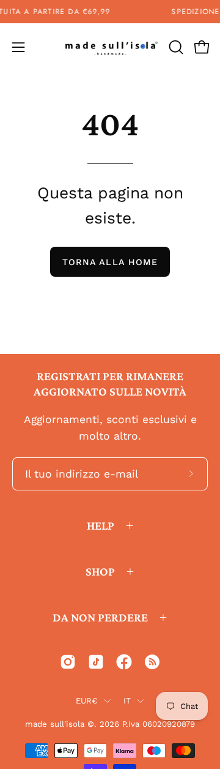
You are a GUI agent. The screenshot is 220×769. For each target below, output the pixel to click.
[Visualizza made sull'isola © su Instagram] (68, 662)
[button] (174, 47)
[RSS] (152, 662)
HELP (100, 525)
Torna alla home (110, 262)
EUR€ (87, 700)
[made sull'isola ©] (110, 47)
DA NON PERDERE (100, 617)
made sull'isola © (59, 724)
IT (127, 700)
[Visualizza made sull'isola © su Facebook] (124, 662)
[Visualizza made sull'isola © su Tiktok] (96, 662)
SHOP (100, 571)
